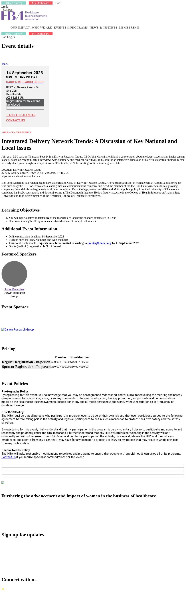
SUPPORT (16, 525)
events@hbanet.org (99, 243)
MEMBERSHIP (129, 27)
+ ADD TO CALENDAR (20, 115)
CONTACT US (15, 120)
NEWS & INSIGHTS (103, 27)
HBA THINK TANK (23, 513)
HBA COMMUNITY (24, 509)
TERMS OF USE (60, 592)
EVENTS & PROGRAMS (71, 27)
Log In (11, 37)
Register (7, 9)
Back (4, 63)
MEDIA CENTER (22, 521)
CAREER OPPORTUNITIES (30, 517)
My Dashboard (40, 3)
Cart (57, 3)
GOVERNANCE (11, 592)
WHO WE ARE (42, 27)
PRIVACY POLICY (36, 592)
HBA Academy (14, 3)
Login (4, 6)
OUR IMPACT (20, 27)
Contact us (8, 457)
